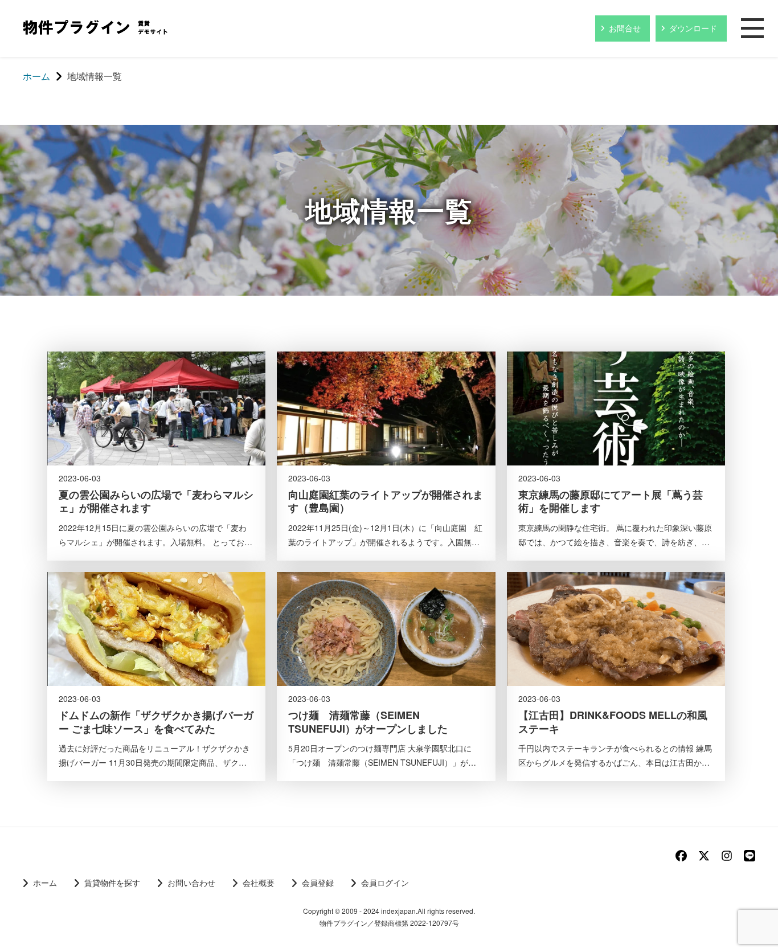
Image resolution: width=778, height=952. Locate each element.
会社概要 (259, 882)
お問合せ (625, 28)
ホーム (45, 882)
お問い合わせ (191, 882)
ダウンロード (693, 28)
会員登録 (318, 882)
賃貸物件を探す (112, 882)
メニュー (752, 29)
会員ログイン (385, 882)
